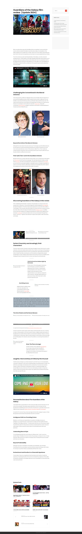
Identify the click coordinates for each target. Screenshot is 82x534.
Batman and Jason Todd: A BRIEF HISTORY (28, 516)
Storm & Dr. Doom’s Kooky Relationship (27, 523)
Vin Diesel (19, 212)
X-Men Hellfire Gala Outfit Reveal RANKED (21, 509)
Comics (16, 485)
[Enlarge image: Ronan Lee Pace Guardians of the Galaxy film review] (30, 315)
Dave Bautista (43, 346)
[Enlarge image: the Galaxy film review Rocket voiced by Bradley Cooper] (48, 231)
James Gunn (37, 103)
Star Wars (46, 161)
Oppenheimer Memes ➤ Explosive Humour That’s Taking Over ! (21, 496)
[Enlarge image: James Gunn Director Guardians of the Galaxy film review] (48, 111)
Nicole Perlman (22, 105)
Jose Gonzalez (17, 7)
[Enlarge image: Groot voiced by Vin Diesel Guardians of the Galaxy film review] (36, 231)
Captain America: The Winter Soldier (32, 409)
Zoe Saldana (45, 205)
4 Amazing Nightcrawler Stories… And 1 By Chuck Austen (41, 493)
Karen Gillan (26, 291)
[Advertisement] (31, 42)
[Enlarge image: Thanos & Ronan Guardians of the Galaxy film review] (48, 315)
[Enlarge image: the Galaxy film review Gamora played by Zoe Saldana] (23, 231)
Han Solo (18, 161)
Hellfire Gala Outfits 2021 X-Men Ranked (40, 509)
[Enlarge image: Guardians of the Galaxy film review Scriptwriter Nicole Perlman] (30, 111)
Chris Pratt (16, 160)
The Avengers (43, 409)
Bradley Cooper (39, 209)
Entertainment (29, 7)
